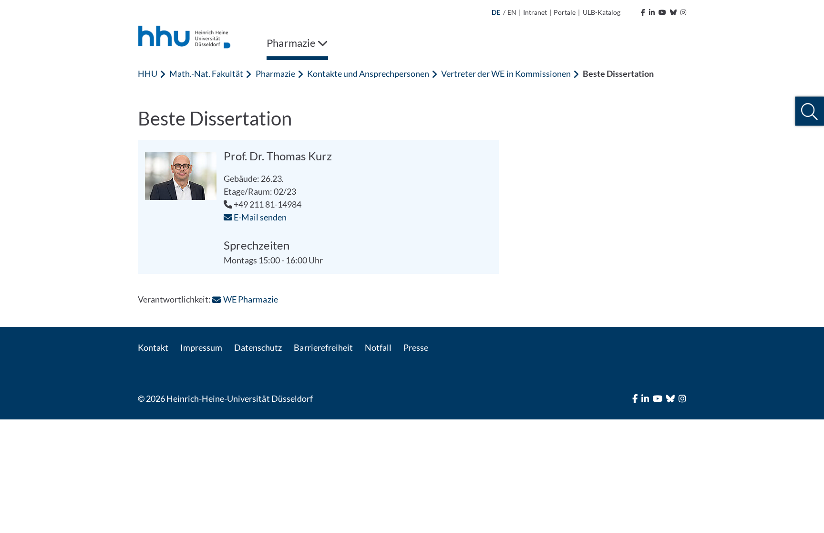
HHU (147, 73)
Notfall (378, 347)
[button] (809, 111)
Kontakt (153, 347)
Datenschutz (258, 347)
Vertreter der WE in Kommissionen (506, 73)
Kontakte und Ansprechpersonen (368, 73)
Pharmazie (275, 73)
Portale (565, 12)
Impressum (201, 347)
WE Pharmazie (250, 299)
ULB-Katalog (601, 12)
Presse (415, 347)
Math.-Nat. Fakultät (206, 73)
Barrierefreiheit (323, 347)
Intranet (535, 12)
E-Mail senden (259, 217)
